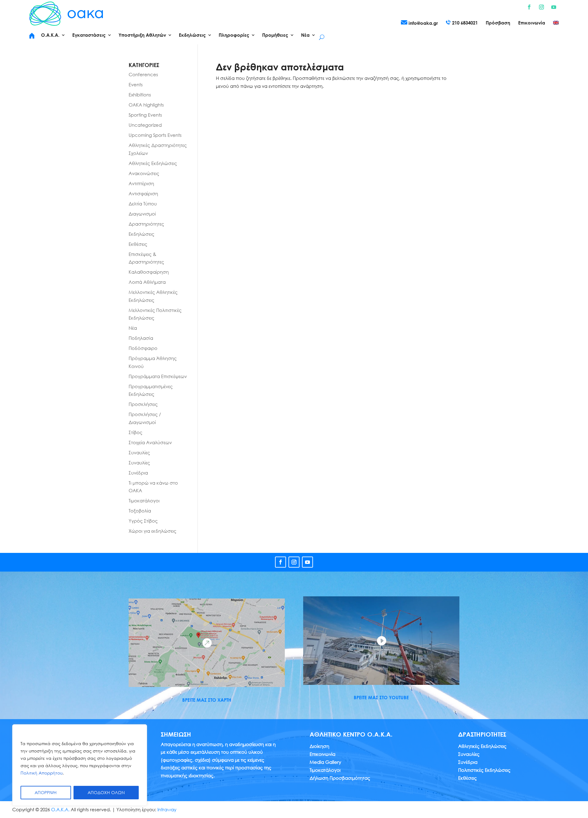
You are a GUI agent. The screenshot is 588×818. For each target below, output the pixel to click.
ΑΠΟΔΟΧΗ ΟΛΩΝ (106, 792)
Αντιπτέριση (141, 183)
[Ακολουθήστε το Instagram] (541, 7)
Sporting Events (145, 115)
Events (136, 84)
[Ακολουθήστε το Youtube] (554, 7)
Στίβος (135, 432)
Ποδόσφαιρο (143, 348)
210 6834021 (464, 22)
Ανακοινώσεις (144, 173)
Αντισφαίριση (143, 193)
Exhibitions (140, 95)
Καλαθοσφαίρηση (149, 272)
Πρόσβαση (498, 23)
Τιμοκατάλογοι (144, 500)
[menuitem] (556, 24)
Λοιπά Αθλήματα (147, 282)
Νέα (133, 328)
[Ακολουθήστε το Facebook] (529, 7)
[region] (79, 765)
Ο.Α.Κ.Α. (60, 809)
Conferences (143, 74)
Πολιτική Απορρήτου (41, 773)
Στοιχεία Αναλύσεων (150, 442)
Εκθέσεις (138, 244)
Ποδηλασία (141, 338)
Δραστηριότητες (146, 224)
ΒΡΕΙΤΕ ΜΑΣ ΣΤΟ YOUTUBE (381, 697)
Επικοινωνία (531, 23)
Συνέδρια (138, 473)
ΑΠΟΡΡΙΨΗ (46, 792)
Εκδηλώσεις (141, 234)
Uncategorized (145, 125)
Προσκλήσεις (143, 404)
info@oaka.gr (422, 23)
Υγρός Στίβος (143, 521)
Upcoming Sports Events (155, 135)
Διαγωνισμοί (142, 214)
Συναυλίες (139, 452)
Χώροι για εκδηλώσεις (152, 531)
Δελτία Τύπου (143, 204)
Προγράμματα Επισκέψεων (158, 376)
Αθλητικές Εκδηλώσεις (153, 163)
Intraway (166, 809)
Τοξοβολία (140, 511)
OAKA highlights (146, 105)
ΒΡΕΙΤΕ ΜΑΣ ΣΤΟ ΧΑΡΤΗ (206, 700)
